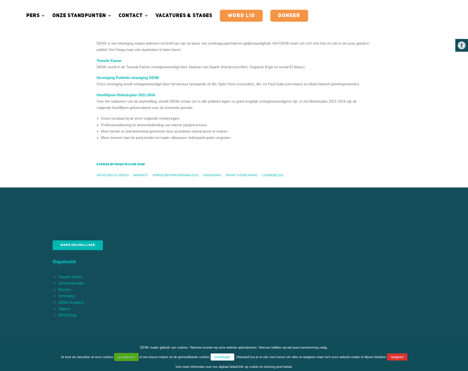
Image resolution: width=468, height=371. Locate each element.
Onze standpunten (79, 15)
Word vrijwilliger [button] (77, 245)
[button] (461, 45)
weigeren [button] (397, 357)
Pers (33, 15)
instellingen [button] (222, 357)
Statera (64, 309)
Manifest (140, 175)
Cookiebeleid (272, 175)
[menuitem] (37, 15)
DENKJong (67, 315)
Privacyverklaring (241, 175)
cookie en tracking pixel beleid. (271, 367)
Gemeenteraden (71, 283)
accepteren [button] (126, 357)
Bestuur (64, 289)
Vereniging (212, 175)
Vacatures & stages (184, 15)
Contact (131, 15)
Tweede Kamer (70, 277)
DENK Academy (71, 302)
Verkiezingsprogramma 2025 (175, 175)
